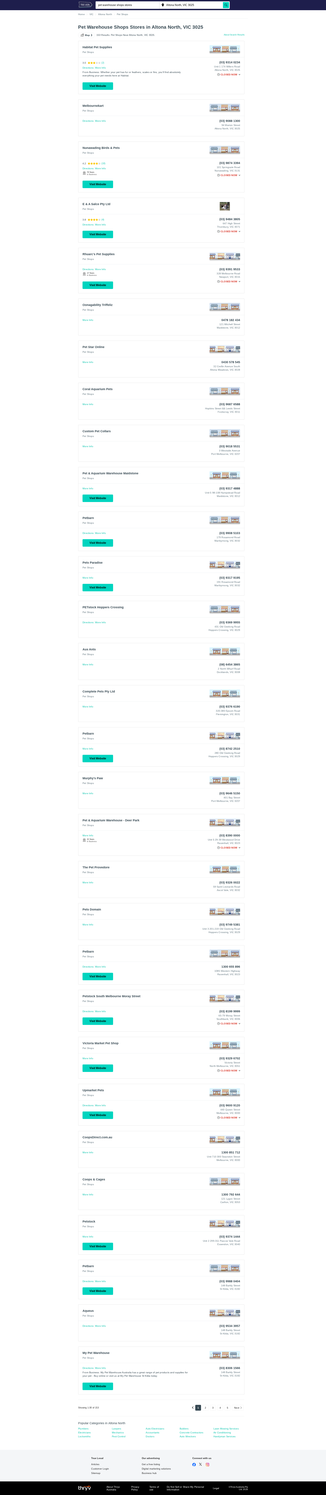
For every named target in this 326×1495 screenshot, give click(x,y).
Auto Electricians (155, 1428)
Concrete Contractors (191, 1432)
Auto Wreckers (188, 1436)
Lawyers (116, 1428)
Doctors (150, 1436)
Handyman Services (224, 1436)
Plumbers (83, 1428)
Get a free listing (151, 1464)
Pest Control (118, 1436)
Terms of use (154, 1488)
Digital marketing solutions (156, 1468)
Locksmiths (84, 1436)
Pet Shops (88, 52)
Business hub (149, 1473)
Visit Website (97, 86)
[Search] (226, 5)
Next (236, 1407)
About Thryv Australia (113, 1488)
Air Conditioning (222, 1432)
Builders (184, 1428)
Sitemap (95, 1473)
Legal (216, 1488)
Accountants (152, 1432)
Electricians (84, 1432)
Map (87, 35)
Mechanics (118, 1432)
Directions (88, 67)
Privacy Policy (135, 1488)
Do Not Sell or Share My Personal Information (185, 1488)
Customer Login (100, 1468)
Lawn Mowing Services (226, 1428)
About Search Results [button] (234, 35)
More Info (100, 67)
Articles (95, 1464)
